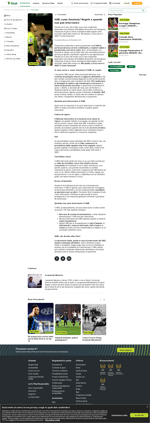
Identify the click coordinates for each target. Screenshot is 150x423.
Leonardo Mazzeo (62, 40)
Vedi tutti (142, 75)
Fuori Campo (114, 70)
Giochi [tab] (60, 3)
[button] (79, 3)
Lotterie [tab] (36, 3)
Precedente (61, 14)
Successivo (99, 14)
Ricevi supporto (126, 350)
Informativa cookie (52, 420)
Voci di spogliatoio (116, 66)
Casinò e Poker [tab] (48, 3)
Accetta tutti (139, 415)
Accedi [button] (126, 3)
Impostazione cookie (119, 415)
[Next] (104, 300)
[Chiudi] (147, 406)
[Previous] (101, 300)
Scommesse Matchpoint (18, 10)
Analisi (131, 66)
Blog (28, 10)
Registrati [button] (137, 3)
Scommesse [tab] (25, 3)
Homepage (7, 10)
